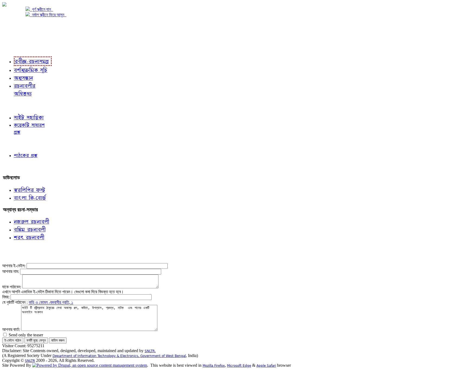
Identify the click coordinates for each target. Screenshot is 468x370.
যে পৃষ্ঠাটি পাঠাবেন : (15, 302)
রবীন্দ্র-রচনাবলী (15, 48)
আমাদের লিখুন (15, 166)
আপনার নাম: (11, 271)
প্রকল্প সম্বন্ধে (15, 26)
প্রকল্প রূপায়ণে (15, 37)
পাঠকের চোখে (14, 143)
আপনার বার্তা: (11, 329)
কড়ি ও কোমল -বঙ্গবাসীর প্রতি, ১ (51, 302)
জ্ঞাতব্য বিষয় (13, 105)
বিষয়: (6, 297)
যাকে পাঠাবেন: (12, 287)
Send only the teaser (25, 335)
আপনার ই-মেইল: (14, 265)
